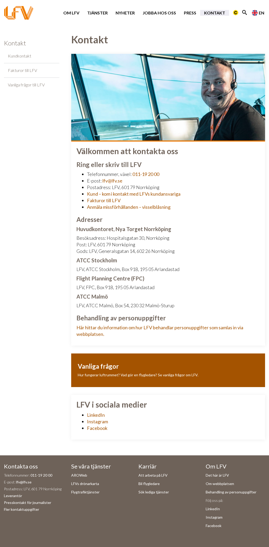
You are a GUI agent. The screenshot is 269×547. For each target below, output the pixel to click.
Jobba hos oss (159, 12)
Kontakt (214, 12)
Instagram (97, 421)
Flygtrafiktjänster (85, 492)
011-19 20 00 (145, 174)
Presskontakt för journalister (27, 502)
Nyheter (125, 12)
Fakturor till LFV (22, 70)
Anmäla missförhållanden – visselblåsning (128, 207)
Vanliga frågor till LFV (26, 84)
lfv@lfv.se (112, 181)
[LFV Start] (18, 12)
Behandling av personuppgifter (231, 492)
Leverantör (13, 495)
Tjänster (97, 12)
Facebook (97, 428)
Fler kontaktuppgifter (21, 509)
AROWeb (79, 475)
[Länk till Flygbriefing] (235, 13)
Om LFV (71, 12)
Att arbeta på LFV (153, 475)
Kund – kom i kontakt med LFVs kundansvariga (133, 194)
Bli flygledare (149, 483)
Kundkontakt (19, 55)
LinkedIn (96, 415)
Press (190, 12)
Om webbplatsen (220, 483)
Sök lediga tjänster (153, 492)
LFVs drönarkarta (85, 483)
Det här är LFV (217, 475)
